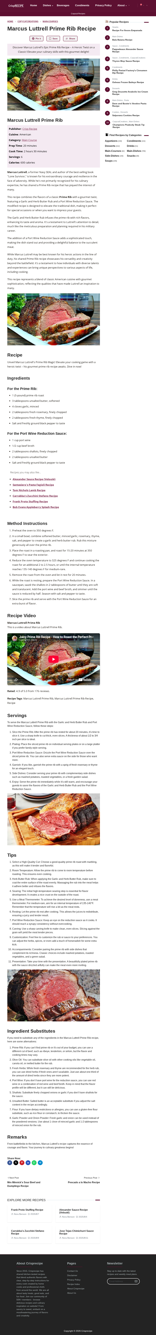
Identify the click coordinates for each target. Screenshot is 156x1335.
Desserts (116, 88)
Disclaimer (72, 1275)
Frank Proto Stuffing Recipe (30, 501)
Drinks (115, 79)
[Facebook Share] (9, 1162)
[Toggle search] (147, 5)
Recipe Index (73, 1284)
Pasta (126, 100)
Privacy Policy (73, 1280)
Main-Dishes (117, 37)
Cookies (116, 112)
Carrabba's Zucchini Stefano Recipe (35, 496)
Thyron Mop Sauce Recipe (126, 61)
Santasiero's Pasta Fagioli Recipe (33, 484)
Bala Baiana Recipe (122, 40)
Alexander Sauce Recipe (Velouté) (34, 479)
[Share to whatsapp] (34, 1162)
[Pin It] (22, 1162)
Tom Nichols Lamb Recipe (29, 490)
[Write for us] (135, 5)
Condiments (124, 46)
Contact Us (72, 1271)
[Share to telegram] (40, 1162)
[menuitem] (33, 5)
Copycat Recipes (78, 14)
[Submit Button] (136, 1281)
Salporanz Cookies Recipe (126, 115)
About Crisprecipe (75, 1288)
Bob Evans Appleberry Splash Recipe (36, 507)
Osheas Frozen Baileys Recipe (128, 82)
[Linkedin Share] (28, 1162)
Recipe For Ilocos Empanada (127, 30)
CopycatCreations (137, 58)
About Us (71, 1293)
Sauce (115, 46)
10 (107, 122)
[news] (129, 5)
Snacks (115, 27)
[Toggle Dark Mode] (143, 5)
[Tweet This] (15, 1162)
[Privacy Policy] (132, 5)
